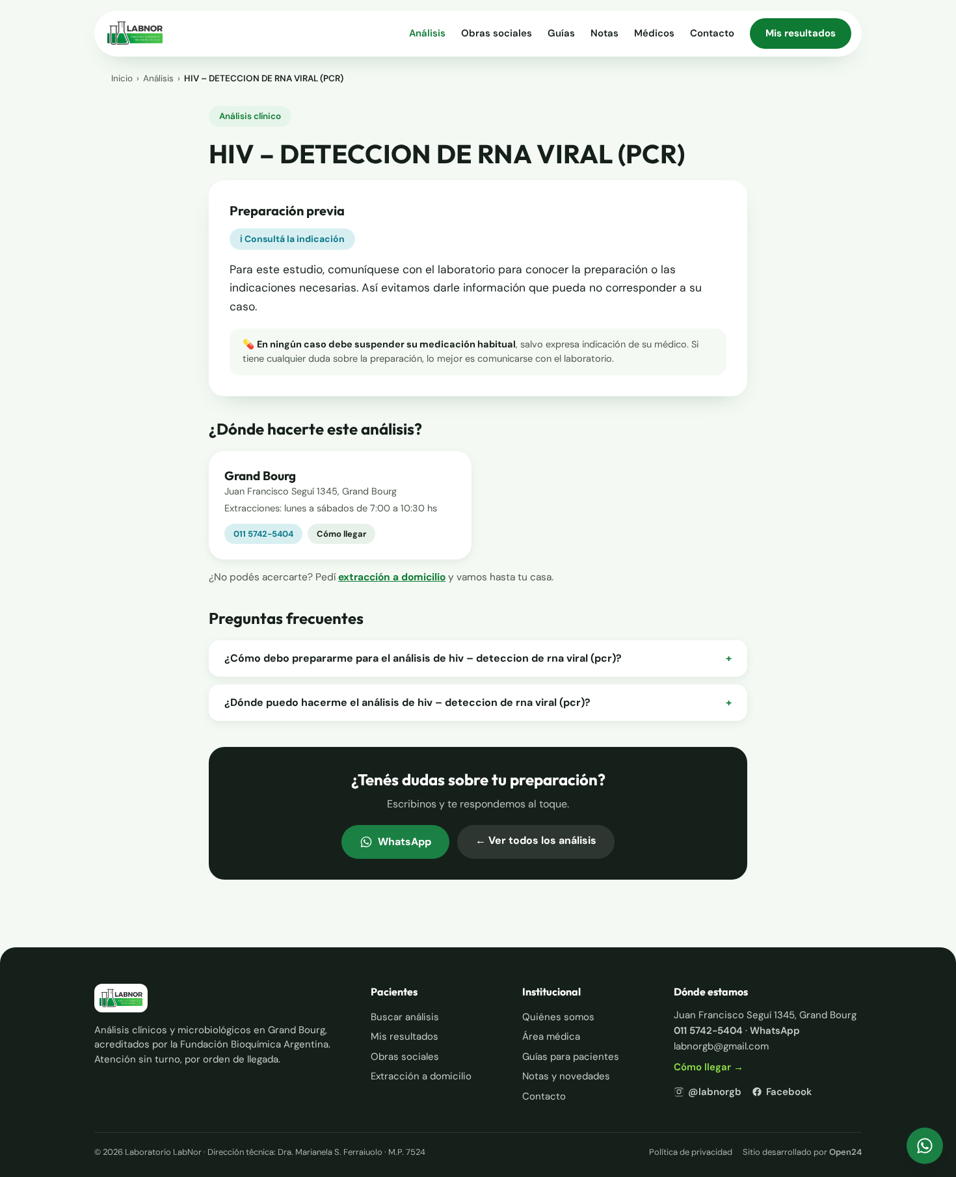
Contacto (712, 33)
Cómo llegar (341, 533)
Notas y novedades (566, 1076)
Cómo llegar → (708, 1067)
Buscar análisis (405, 1016)
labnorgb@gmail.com (721, 1046)
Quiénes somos (558, 1016)
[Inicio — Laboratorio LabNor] (135, 33)
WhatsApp (404, 841)
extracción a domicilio (391, 577)
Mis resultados (800, 33)
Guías (561, 33)
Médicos (654, 33)
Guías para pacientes (570, 1056)
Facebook (789, 1091)
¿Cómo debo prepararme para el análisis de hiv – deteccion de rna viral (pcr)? (478, 658)
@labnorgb (714, 1091)
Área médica (551, 1036)
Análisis (427, 33)
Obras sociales (496, 33)
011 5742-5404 (263, 533)
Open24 (845, 1151)
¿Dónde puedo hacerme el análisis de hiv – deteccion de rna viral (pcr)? (478, 702)
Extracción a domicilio (421, 1076)
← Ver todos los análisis (535, 840)
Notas (604, 33)
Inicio (122, 78)
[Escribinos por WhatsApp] (925, 1146)
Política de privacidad (690, 1151)
